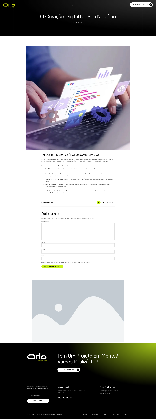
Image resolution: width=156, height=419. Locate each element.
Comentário (45, 221)
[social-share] (99, 202)
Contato (91, 5)
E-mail (43, 249)
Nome (43, 242)
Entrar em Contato (67, 369)
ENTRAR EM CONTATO (140, 4)
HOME (53, 5)
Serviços (71, 5)
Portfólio (81, 5)
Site (42, 256)
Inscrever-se (39, 401)
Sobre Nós (61, 5)
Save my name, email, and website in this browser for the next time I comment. (67, 262)
